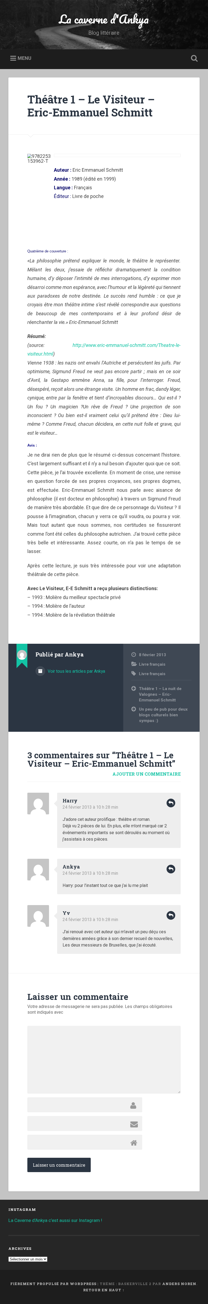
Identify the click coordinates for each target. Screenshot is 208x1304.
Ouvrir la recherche (193, 58)
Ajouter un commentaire (146, 774)
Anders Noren (179, 1284)
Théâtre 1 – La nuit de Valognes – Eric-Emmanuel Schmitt (160, 694)
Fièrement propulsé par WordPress (53, 1284)
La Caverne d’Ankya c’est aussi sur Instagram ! (55, 1220)
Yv (66, 913)
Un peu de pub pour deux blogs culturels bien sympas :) (163, 715)
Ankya (71, 866)
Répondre (171, 803)
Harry (70, 800)
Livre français (152, 664)
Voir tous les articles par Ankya (76, 671)
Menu (24, 58)
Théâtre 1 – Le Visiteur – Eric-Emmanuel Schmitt (91, 106)
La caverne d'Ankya (104, 18)
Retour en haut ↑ (104, 1290)
